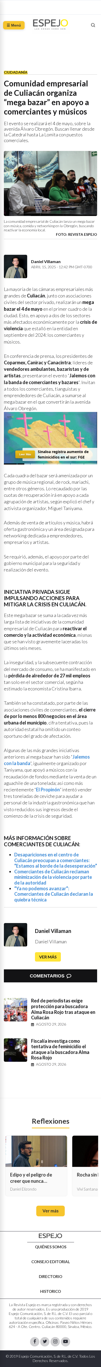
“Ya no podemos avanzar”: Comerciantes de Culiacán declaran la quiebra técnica (53, 894)
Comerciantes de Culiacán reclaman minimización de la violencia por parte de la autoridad (53, 877)
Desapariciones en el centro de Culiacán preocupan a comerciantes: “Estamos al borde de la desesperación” (55, 860)
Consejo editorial (50, 1261)
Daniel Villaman (53, 931)
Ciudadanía (15, 72)
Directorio (50, 1276)
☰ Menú (14, 25)
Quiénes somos (50, 1246)
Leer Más (25, 454)
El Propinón (48, 789)
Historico (50, 1291)
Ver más (48, 956)
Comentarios (47, 975)
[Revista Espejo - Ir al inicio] (50, 1236)
